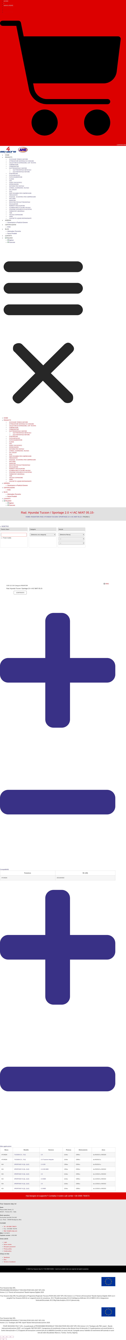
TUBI (10, 213)
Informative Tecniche (14, 231)
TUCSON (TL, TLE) (20, 1154)
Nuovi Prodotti (12, 496)
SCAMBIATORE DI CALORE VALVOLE (20, 207)
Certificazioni (10, 224)
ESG (9, 490)
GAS (10, 180)
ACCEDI (6, 1)
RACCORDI (12, 198)
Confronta (20, 592)
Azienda (8, 220)
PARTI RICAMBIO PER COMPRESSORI (20, 193)
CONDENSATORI (14, 166)
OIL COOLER (13, 189)
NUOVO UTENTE (8, 5)
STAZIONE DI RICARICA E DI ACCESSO (20, 209)
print (107, 583)
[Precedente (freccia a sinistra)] (1, 1339)
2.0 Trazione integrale (47, 1159)
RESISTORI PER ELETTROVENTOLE (19, 202)
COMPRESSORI (13, 164)
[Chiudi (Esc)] (12, 1337)
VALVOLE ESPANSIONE (16, 214)
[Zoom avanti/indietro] (1, 1337)
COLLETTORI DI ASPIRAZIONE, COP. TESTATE (22, 163)
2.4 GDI (43, 1164)
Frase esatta (7, 538)
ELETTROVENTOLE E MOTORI (18, 168)
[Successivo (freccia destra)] (5, 1339)
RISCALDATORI (13, 204)
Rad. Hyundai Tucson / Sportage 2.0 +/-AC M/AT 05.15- (57, 512)
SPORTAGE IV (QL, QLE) (21, 1164)
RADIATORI (12, 200)
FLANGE (11, 179)
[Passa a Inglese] (10, 240)
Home (6, 418)
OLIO (10, 191)
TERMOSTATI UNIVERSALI (16, 211)
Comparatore (121, 145)
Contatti (7, 498)
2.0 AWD (43, 1179)
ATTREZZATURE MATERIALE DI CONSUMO (21, 161)
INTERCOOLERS (14, 184)
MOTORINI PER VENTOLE (16, 186)
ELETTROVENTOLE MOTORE (21, 172)
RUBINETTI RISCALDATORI (17, 205)
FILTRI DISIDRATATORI (15, 177)
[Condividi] (8, 1337)
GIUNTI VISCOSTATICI (15, 182)
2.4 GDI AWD (45, 1169)
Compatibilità (4, 869)
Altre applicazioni (5, 1146)
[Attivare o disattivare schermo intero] (5, 1337)
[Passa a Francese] (11, 242)
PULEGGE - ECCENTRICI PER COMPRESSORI (22, 197)
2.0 (42, 1154)
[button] (43, 330)
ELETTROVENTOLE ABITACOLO (22, 170)
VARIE (11, 216)
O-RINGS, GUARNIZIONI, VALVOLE (19, 188)
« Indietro (4, 526)
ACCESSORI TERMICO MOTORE (18, 159)
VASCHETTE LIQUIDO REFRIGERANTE (20, 218)
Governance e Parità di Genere (17, 222)
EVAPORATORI (13, 173)
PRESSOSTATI (13, 195)
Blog (7, 229)
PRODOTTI (8, 157)
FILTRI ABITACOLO (14, 175)
